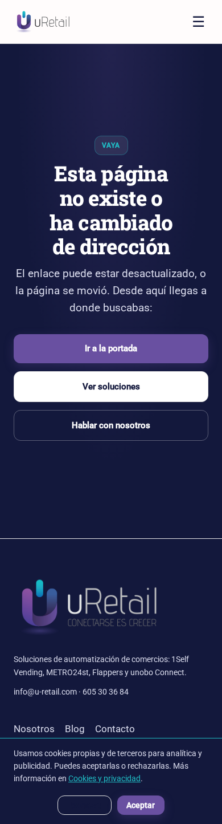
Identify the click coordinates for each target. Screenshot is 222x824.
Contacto (115, 728)
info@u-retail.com (45, 691)
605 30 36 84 (106, 691)
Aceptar (140, 805)
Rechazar (85, 805)
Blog (75, 728)
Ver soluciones (111, 386)
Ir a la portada (111, 348)
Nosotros (34, 728)
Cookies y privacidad (104, 778)
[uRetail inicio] (43, 22)
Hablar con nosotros (111, 425)
